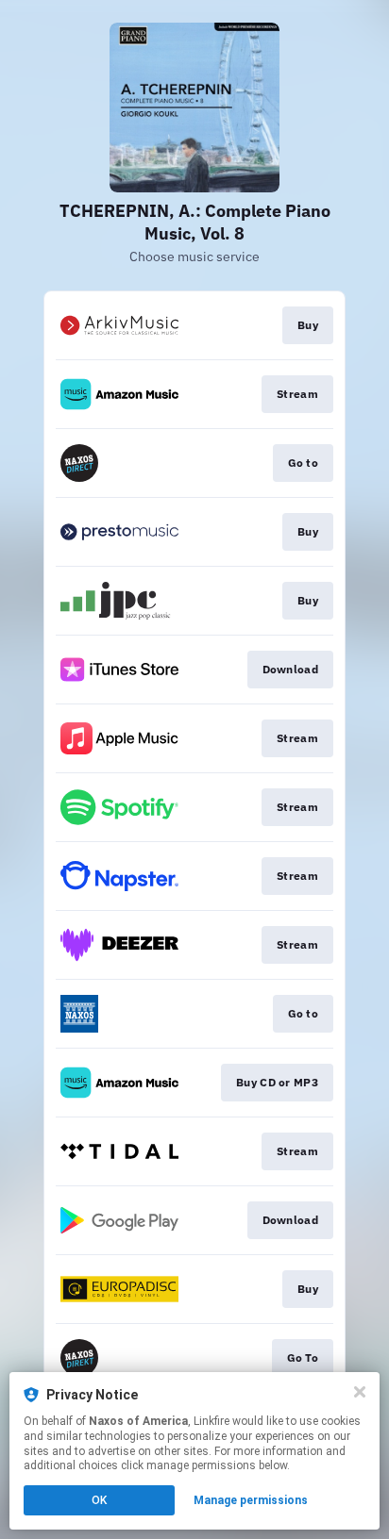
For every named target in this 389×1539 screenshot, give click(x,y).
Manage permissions (251, 1500)
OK (99, 1500)
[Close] (360, 1392)
